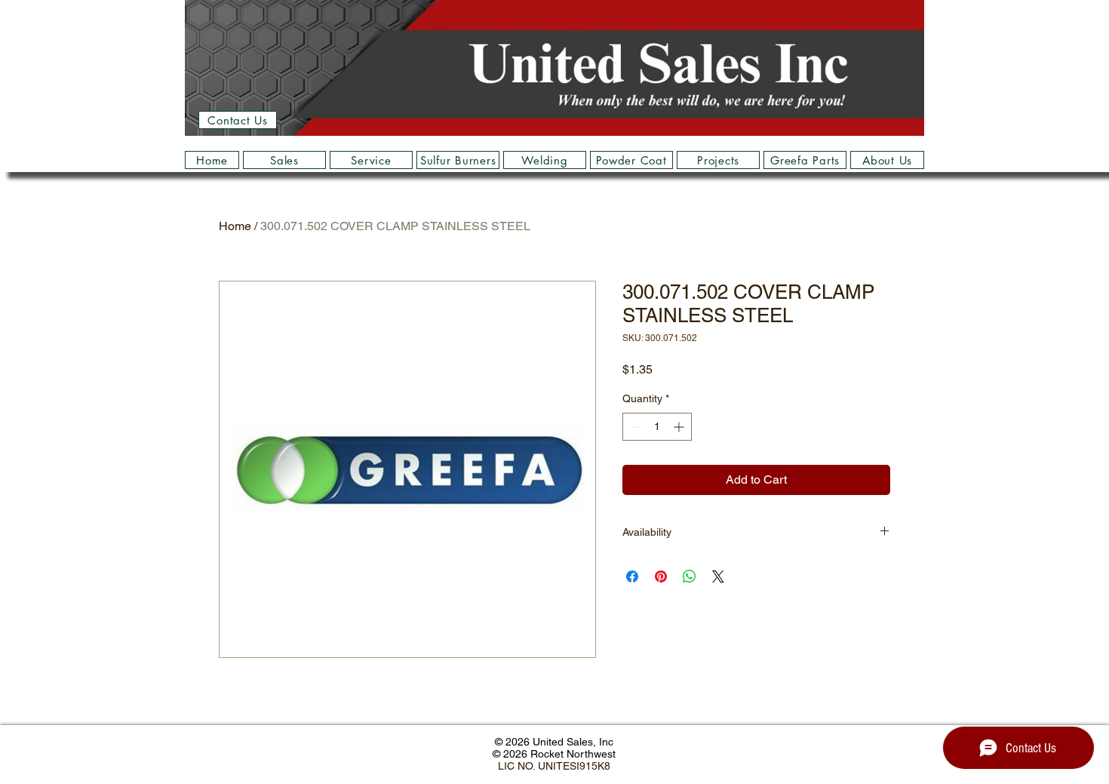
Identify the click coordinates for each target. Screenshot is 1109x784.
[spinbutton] (657, 427)
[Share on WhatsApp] (689, 576)
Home (235, 226)
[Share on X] (718, 576)
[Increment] (680, 427)
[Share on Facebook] (632, 576)
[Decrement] (634, 427)
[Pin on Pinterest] (661, 576)
